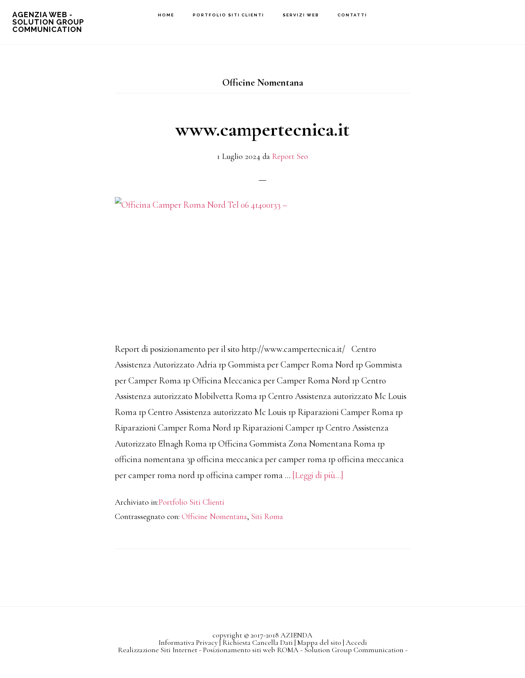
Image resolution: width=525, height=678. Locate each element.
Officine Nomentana (214, 517)
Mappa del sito (319, 642)
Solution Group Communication (354, 649)
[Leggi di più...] (317, 475)
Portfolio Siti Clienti (191, 502)
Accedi (356, 642)
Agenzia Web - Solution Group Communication (48, 22)
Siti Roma (267, 517)
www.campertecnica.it (262, 129)
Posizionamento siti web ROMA (251, 649)
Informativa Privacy (188, 642)
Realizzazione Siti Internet (157, 649)
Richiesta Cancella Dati (257, 642)
